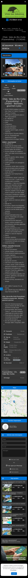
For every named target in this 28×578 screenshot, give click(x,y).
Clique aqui (5, 541)
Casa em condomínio (8, 30)
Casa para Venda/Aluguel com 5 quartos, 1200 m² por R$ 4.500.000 (13, 482)
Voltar (24, 31)
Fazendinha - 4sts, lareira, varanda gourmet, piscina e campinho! (13, 526)
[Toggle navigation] (25, 2)
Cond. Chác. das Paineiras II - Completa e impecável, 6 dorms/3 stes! (12, 493)
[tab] (7, 55)
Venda (8, 28)
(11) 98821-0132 (15, 20)
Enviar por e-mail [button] (14, 459)
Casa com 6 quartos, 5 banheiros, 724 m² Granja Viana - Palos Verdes (12, 515)
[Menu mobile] (1, 2)
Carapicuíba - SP (16, 28)
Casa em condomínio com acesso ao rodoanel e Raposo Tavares (13, 504)
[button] (4, 65)
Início (4, 28)
